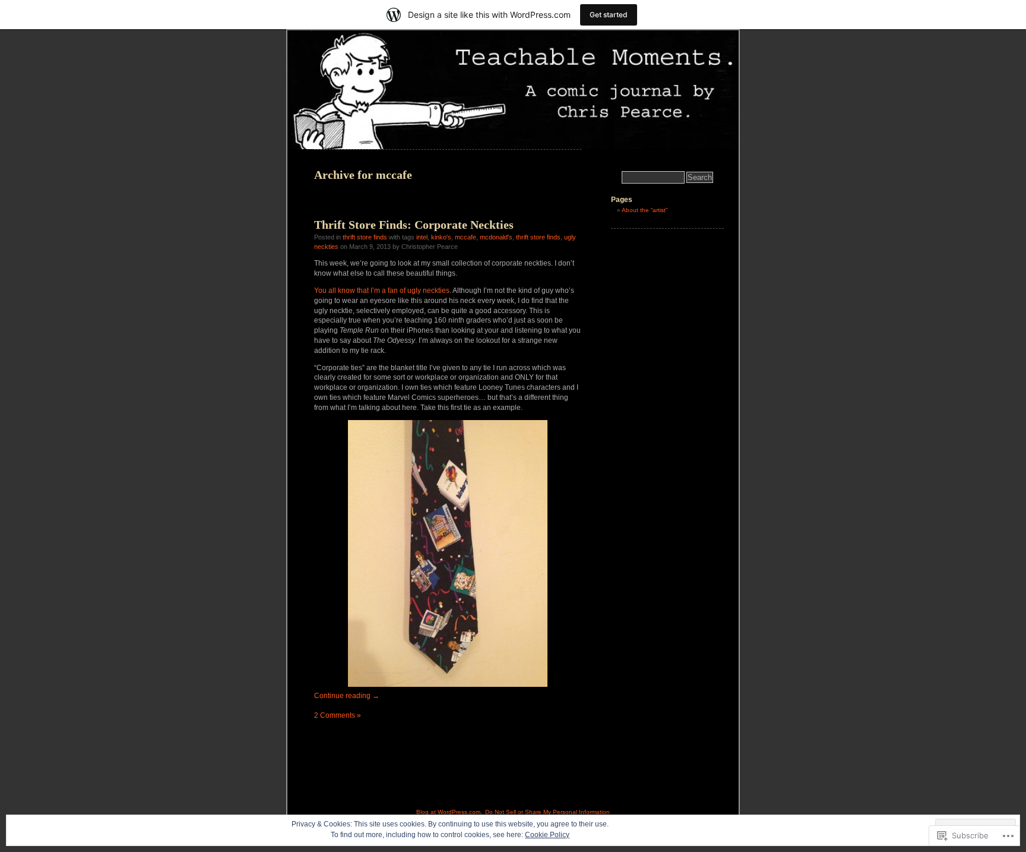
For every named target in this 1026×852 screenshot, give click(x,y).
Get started (609, 14)
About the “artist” (644, 210)
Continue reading (346, 696)
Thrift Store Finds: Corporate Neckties (414, 224)
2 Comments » (337, 715)
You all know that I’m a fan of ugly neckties (381, 290)
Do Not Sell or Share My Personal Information (547, 812)
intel (422, 237)
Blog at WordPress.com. (449, 812)
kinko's (441, 237)
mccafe (465, 237)
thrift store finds (365, 237)
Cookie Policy (547, 835)
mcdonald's (496, 237)
